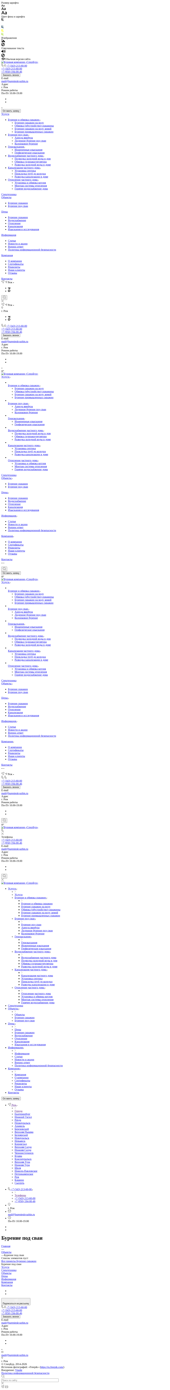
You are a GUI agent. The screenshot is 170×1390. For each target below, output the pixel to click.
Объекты (6, 197)
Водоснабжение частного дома (26, 155)
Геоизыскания (16, 146)
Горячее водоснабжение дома (31, 188)
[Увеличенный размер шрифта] (4, 13)
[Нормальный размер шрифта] (3, 9)
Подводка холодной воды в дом (33, 158)
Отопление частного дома (23, 179)
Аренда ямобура (24, 137)
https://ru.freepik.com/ (52, 1367)
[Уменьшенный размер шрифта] (2, 5)
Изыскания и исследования (23, 229)
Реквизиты (14, 267)
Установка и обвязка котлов (30, 182)
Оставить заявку (11, 111)
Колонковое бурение (26, 143)
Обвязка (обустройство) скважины (34, 125)
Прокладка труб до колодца (30, 173)
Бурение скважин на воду (29, 122)
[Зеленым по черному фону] (2, 34)
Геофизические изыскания (29, 152)
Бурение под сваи (18, 134)
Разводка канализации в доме (31, 176)
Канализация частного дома (24, 167)
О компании (15, 261)
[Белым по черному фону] (2, 23)
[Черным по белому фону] (2, 20)
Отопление (14, 223)
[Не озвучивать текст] (3, 56)
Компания (7, 255)
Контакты (6, 278)
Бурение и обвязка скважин (24, 119)
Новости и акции (18, 243)
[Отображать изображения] (3, 41)
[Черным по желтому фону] (2, 31)
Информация (8, 235)
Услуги (5, 114)
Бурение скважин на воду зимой (33, 128)
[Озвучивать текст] (3, 52)
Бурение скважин (18, 203)
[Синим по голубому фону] (2, 27)
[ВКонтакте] (9, 288)
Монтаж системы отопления (31, 185)
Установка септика (25, 170)
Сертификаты (16, 264)
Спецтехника (8, 194)
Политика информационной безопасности (32, 249)
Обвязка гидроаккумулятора (31, 161)
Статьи (12, 240)
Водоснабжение (17, 220)
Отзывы (12, 273)
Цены (4, 211)
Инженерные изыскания (28, 149)
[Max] (9, 291)
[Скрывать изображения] (3, 45)
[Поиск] (4, 297)
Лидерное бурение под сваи (30, 140)
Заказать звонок (11, 75)
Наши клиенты (16, 270)
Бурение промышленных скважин (34, 131)
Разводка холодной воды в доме (33, 164)
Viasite (18, 1370)
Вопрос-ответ (15, 246)
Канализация (15, 226)
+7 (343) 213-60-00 (16, 65)
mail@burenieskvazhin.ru (14, 81)
